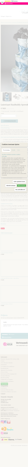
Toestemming (6, 150)
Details (13, 150)
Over (18, 150)
